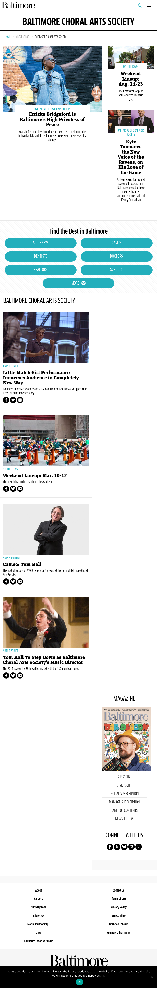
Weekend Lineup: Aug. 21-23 (131, 78)
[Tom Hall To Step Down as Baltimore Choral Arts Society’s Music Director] (46, 622)
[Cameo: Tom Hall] (46, 529)
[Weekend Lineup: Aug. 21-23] (131, 57)
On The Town (130, 66)
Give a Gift (124, 785)
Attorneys (41, 243)
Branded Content (118, 924)
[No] (152, 977)
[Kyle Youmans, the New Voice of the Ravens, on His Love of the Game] (131, 121)
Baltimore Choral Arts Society (52, 109)
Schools (116, 270)
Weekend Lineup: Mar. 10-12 (35, 475)
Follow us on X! (117, 847)
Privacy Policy (119, 907)
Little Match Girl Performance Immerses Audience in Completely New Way (41, 377)
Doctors (116, 256)
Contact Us (118, 890)
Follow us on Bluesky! (124, 847)
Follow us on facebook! (110, 847)
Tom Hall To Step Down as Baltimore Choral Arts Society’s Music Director (44, 660)
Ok (79, 982)
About (38, 890)
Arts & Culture (11, 558)
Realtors (40, 270)
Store (38, 933)
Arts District (22, 37)
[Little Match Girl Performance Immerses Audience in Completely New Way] (46, 337)
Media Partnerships (38, 924)
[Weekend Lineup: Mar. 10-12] (46, 440)
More (75, 283)
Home (7, 37)
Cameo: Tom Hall (22, 564)
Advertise (38, 916)
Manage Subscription (124, 802)
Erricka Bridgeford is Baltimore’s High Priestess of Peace (52, 119)
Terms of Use (119, 898)
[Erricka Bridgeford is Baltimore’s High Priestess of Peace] (52, 78)
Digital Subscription (124, 794)
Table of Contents (124, 811)
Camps (116, 243)
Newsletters (124, 819)
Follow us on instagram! (138, 847)
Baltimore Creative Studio (38, 941)
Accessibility (119, 916)
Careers (38, 898)
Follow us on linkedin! (131, 847)
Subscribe (124, 777)
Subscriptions (38, 907)
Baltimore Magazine (77, 5)
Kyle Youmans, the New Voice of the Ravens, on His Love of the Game (131, 157)
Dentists (40, 256)
